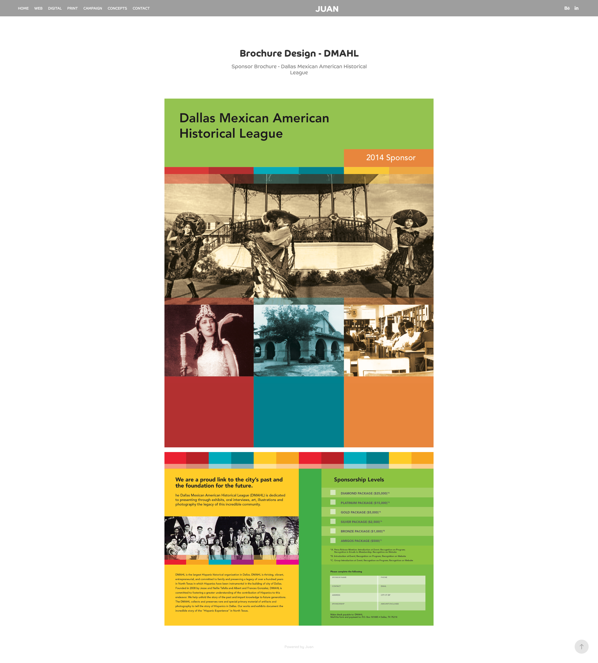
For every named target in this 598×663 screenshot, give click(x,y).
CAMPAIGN (92, 8)
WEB (38, 8)
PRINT (72, 8)
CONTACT (141, 8)
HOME (23, 8)
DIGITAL (55, 8)
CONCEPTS (117, 8)
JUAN (327, 8)
